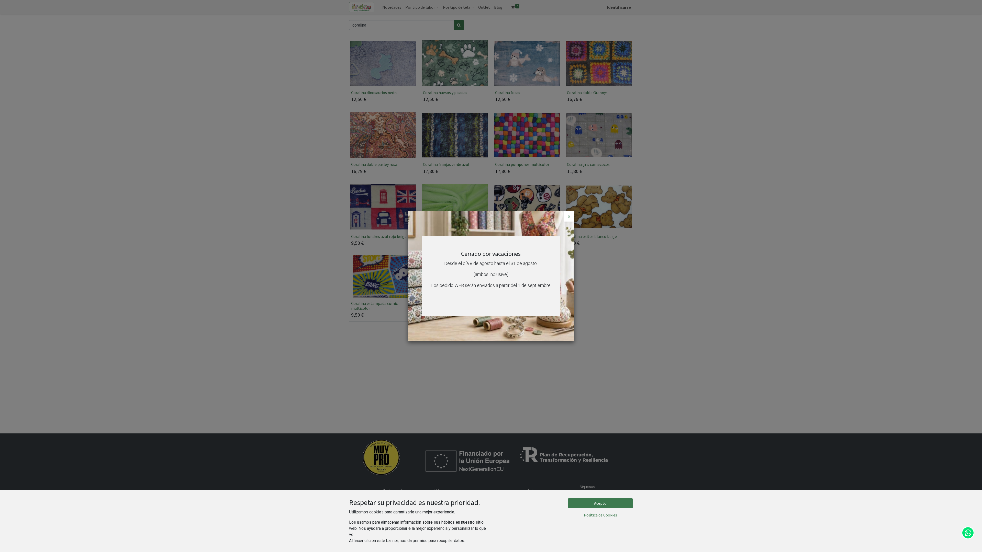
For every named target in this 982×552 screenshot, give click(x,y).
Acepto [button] (600, 503)
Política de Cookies (600, 515)
